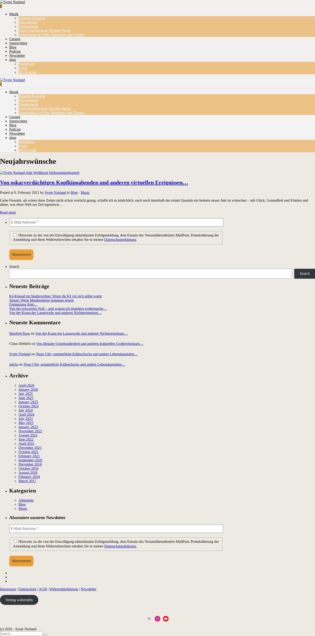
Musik (13, 14)
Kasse (22, 68)
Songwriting (18, 43)
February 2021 (29, 456)
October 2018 (28, 468)
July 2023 (25, 419)
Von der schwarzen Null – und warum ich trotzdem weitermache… (58, 309)
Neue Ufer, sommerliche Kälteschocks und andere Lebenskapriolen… (87, 354)
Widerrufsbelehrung (63, 589)
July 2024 (25, 410)
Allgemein (26, 500)
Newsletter (17, 55)
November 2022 (30, 431)
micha (13, 364)
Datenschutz (27, 589)
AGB (43, 589)
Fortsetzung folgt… (23, 304)
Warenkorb (26, 64)
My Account (27, 72)
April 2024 (26, 414)
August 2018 (27, 473)
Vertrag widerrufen (19, 600)
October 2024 (28, 406)
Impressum (8, 589)
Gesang (14, 39)
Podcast (15, 51)
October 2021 (28, 452)
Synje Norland (56, 192)
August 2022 (27, 435)
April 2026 (26, 385)
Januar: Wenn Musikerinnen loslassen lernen (41, 300)
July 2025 (25, 394)
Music (85, 192)
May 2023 (25, 423)
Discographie (28, 22)
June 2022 (25, 439)
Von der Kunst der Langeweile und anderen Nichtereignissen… (55, 313)
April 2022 (26, 443)
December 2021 (30, 448)
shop (12, 60)
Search (14, 267)
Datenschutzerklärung (120, 240)
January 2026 (28, 389)
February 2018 (29, 477)
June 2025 (25, 398)
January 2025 (28, 402)
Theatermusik (28, 26)
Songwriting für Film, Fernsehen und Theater (51, 35)
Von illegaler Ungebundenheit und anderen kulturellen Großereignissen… (89, 344)
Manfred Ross (19, 333)
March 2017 (27, 481)
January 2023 (28, 427)
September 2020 (30, 460)
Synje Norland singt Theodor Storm (44, 31)
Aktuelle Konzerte (31, 18)
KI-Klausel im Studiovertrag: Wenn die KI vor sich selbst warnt (55, 296)
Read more (8, 212)
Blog (12, 47)
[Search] (45, 634)
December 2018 (30, 464)
